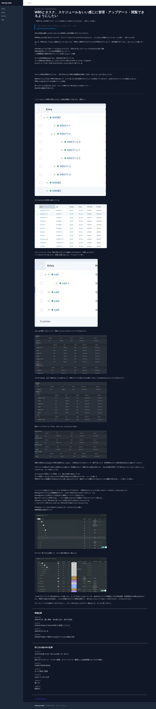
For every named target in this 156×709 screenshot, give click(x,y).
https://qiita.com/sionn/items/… (46, 28)
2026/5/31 (38, 629)
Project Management (50, 9)
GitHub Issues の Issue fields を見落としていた (52, 625)
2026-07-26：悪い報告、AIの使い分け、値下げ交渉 (53, 619)
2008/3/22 (38, 663)
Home (3, 9)
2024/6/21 (38, 634)
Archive (3, 16)
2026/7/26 (38, 617)
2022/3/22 (38, 9)
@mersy (63, 705)
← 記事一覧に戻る (40, 699)
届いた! (37, 683)
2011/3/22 (38, 657)
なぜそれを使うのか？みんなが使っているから (52, 654)
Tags (2, 19)
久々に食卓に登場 (41, 671)
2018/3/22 (38, 652)
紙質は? (37, 688)
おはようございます (42, 677)
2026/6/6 (37, 623)
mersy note (6, 3)
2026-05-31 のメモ (41, 631)
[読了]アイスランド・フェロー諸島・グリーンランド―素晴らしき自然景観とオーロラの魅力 (68, 660)
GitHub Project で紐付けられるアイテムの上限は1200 (54, 637)
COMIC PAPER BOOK (42, 665)
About (3, 12)
